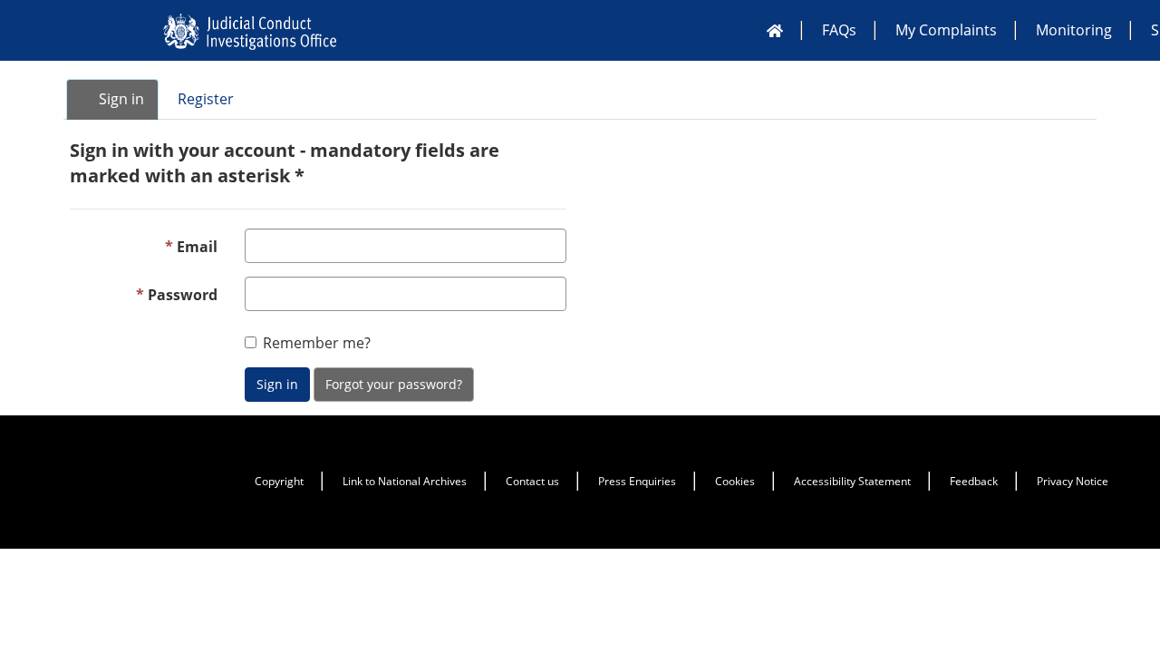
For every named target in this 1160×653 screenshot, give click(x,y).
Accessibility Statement (852, 481)
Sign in (277, 384)
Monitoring (1074, 30)
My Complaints (946, 30)
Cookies (735, 481)
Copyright (279, 481)
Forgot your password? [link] (393, 384)
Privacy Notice (1072, 481)
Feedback (974, 481)
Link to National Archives (405, 481)
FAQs (839, 30)
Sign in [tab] (119, 99)
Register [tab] (206, 99)
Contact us (532, 481)
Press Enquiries (637, 481)
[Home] (775, 30)
